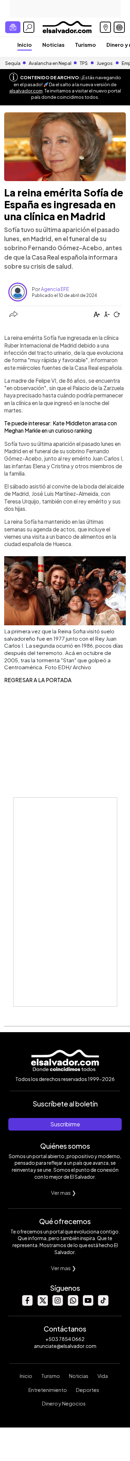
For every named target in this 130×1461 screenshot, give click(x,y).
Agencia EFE (55, 289)
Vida (102, 1376)
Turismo (85, 44)
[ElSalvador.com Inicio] (67, 26)
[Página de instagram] (57, 1303)
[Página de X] (42, 1303)
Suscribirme (65, 1124)
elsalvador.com (26, 91)
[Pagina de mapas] (105, 27)
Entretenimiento (47, 1390)
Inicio (24, 44)
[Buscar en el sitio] (28, 27)
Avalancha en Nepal (50, 63)
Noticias (53, 44)
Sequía (12, 63)
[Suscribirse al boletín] (12, 27)
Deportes (87, 1390)
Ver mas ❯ (63, 1192)
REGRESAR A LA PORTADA (37, 680)
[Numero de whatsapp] (72, 1303)
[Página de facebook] (27, 1303)
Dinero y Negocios (64, 1403)
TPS (84, 63)
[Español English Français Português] (119, 27)
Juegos (105, 63)
